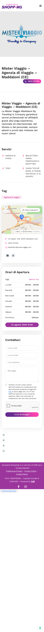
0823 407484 (33, 81)
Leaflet (17, 231)
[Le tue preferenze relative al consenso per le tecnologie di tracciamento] (40, 628)
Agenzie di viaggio (12, 197)
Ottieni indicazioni (31, 210)
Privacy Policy (30, 471)
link (10, 391)
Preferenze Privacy (14, 471)
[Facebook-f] (18, 486)
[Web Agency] (33, 481)
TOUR (7, 168)
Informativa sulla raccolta (9, 491)
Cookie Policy (22, 474)
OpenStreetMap (27, 231)
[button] (40, 6)
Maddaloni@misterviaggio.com (19, 247)
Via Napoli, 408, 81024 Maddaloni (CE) (23, 239)
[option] (22, 34)
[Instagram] (25, 486)
